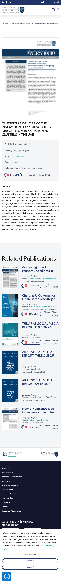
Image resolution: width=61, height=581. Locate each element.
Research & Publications (12, 477)
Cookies (5, 507)
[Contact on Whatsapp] (10, 2)
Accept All (30, 561)
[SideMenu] (53, 10)
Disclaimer (6, 502)
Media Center (7, 489)
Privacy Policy (7, 498)
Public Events (7, 472)
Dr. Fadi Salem (34, 307)
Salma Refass (18, 157)
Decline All (30, 567)
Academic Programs (10, 485)
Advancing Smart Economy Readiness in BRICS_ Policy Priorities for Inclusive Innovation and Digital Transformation (40, 269)
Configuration (30, 555)
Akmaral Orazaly (48, 307)
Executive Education (10, 494)
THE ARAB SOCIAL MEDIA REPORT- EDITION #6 (40, 325)
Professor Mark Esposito (38, 420)
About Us (6, 468)
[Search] (58, 10)
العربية (56, 2)
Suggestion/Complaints (11, 511)
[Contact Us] (6, 2)
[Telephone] (3, 2)
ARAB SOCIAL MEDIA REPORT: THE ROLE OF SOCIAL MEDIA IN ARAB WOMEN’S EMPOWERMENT (39, 354)
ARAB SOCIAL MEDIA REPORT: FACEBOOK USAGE (37, 382)
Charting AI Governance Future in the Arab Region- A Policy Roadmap (40, 297)
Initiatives (6, 481)
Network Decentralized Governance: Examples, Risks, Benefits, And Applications (38, 410)
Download (14, 175)
